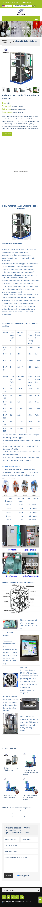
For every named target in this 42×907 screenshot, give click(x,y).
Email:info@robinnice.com (10, 903)
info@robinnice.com (11, 2)
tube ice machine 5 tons (20, 814)
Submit (8, 876)
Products (13, 27)
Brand (4, 103)
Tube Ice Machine (24, 27)
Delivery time (6, 109)
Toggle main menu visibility (36, 18)
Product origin (7, 106)
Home (5, 28)
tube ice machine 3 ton (19, 817)
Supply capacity (7, 112)
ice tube (15, 811)
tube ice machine (25, 811)
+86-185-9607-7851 (28, 2)
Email (7, 134)
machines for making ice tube (21, 808)
